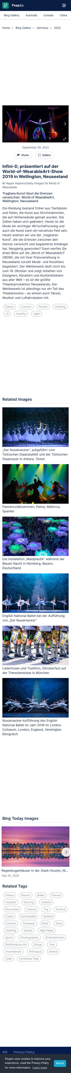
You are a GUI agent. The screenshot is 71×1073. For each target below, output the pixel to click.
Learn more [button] (40, 1067)
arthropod (35, 951)
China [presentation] (63, 15)
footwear (29, 923)
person (43, 306)
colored (31, 909)
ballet (40, 895)
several (48, 916)
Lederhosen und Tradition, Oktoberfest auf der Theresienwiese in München (34, 670)
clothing (60, 306)
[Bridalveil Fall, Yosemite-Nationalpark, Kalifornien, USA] (6, 124)
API (4, 1052)
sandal (27, 930)
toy (46, 909)
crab (9, 958)
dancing (28, 902)
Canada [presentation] (48, 15)
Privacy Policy (24, 1052)
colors (10, 916)
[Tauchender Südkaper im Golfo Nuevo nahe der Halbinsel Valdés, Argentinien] (65, 124)
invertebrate (13, 951)
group (38, 944)
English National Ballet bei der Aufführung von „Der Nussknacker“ (33, 618)
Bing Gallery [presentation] (11, 15)
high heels (46, 930)
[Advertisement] (35, 68)
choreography (29, 937)
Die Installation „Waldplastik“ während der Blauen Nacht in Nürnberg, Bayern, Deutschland (33, 563)
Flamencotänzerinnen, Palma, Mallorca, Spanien (31, 509)
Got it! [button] (60, 1063)
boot (45, 923)
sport (9, 937)
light (36, 313)
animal (53, 951)
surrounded (28, 916)
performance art (16, 944)
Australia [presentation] (31, 15)
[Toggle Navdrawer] (64, 5)
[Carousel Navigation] (35, 855)
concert (26, 306)
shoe (58, 923)
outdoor (11, 902)
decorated (12, 909)
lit (7, 313)
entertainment (55, 937)
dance (10, 306)
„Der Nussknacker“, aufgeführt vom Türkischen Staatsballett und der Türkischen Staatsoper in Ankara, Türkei (35, 454)
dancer (56, 895)
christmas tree (28, 958)
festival (60, 909)
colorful (21, 313)
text (52, 944)
